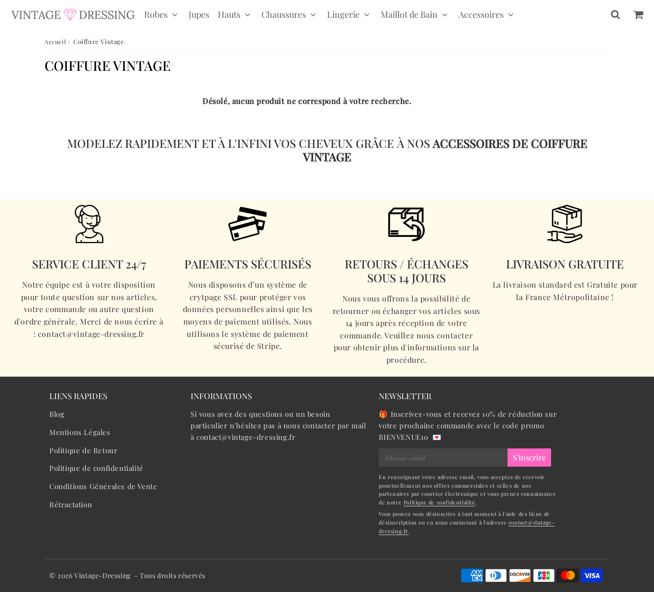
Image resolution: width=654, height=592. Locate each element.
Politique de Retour (83, 450)
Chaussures (283, 14)
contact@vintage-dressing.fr (245, 437)
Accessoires (481, 14)
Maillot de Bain (409, 14)
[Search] (615, 14)
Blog (56, 414)
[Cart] (638, 14)
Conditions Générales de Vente (103, 486)
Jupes (199, 14)
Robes (156, 14)
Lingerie (343, 14)
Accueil (55, 41)
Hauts (229, 14)
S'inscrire (529, 457)
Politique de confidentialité (96, 468)
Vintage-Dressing (102, 575)
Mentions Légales (80, 432)
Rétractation (70, 504)
